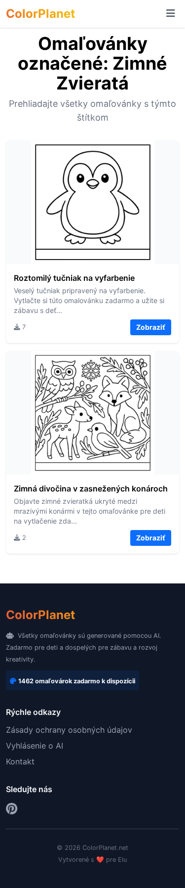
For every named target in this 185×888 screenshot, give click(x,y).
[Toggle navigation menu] (170, 14)
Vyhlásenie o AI (34, 746)
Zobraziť (150, 327)
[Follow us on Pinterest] (11, 809)
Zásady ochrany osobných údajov (69, 730)
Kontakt (20, 761)
